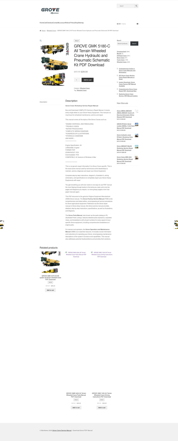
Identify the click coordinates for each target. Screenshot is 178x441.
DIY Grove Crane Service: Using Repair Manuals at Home (127, 77)
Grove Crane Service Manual (61, 430)
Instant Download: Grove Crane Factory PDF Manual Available (127, 84)
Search (119, 40)
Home (42, 23)
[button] (41, 40)
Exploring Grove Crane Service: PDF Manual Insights (128, 95)
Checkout (49, 23)
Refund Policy (70, 23)
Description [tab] (43, 102)
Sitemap (81, 23)
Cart (45, 23)
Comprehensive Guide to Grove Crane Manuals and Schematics (127, 70)
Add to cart (88, 80)
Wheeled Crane (51, 30)
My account (61, 23)
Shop (76, 23)
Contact (55, 23)
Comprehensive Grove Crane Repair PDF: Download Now (128, 90)
